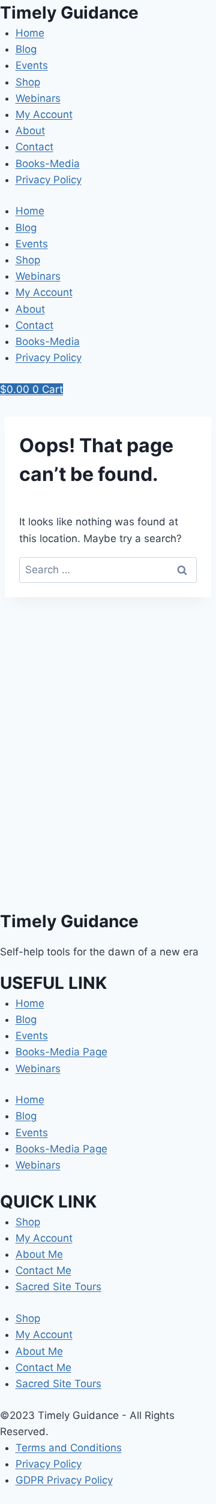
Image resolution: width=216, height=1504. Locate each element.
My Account (44, 114)
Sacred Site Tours (58, 1287)
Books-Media (48, 164)
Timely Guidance (69, 12)
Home (30, 33)
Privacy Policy (49, 180)
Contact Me (43, 1270)
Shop (28, 82)
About (30, 131)
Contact (34, 147)
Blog (26, 49)
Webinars (38, 98)
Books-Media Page (61, 1052)
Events (32, 65)
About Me (39, 1254)
